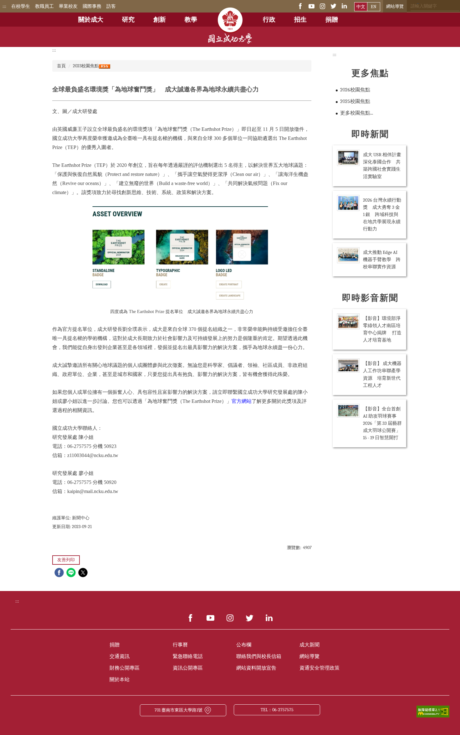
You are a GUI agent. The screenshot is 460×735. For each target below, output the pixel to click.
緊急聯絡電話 (188, 656)
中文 (360, 6)
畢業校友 (68, 6)
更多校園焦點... (356, 113)
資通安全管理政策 (319, 668)
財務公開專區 (125, 668)
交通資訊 (120, 656)
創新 (159, 19)
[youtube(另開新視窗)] (311, 5)
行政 (269, 19)
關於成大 (90, 19)
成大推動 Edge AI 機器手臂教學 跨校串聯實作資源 (382, 259)
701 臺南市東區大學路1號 (178, 710)
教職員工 (44, 6)
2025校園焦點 (355, 101)
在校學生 (20, 6)
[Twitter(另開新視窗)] (333, 5)
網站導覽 (395, 6)
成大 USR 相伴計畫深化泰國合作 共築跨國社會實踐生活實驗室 (382, 165)
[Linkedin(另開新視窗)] (344, 5)
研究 (128, 19)
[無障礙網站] (433, 711)
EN (373, 6)
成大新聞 (309, 645)
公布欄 (243, 645)
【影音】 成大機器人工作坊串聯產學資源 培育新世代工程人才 (382, 374)
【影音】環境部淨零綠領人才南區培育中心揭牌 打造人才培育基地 (382, 329)
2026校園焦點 (355, 90)
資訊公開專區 (188, 668)
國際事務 (92, 6)
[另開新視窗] (191, 618)
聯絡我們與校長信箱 (258, 656)
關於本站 (120, 679)
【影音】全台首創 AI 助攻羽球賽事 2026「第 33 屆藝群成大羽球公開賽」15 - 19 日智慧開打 (382, 423)
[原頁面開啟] (230, 16)
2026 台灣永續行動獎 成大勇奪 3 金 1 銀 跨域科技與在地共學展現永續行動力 (382, 214)
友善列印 (66, 560)
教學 (191, 19)
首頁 (61, 66)
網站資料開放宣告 (256, 668)
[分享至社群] (59, 573)
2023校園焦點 (86, 66)
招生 (300, 19)
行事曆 (180, 645)
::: (4, 6)
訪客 (111, 6)
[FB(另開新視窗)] (301, 5)
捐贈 (331, 19)
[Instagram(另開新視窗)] (322, 5)
